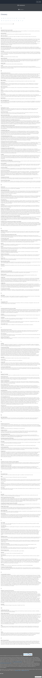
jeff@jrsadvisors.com (25, 670)
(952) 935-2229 (17, 670)
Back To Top (38, 676)
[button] (38, 2)
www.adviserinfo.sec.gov (17, 661)
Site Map (1, 673)
